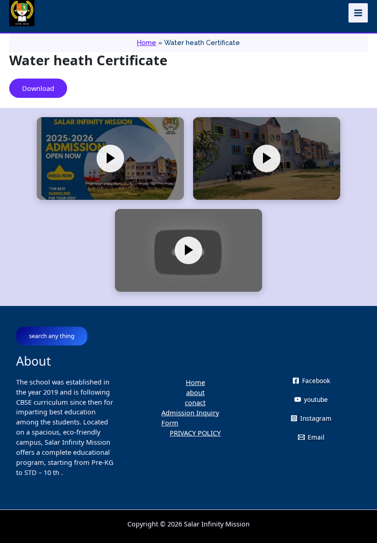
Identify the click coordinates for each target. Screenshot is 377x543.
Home (195, 382)
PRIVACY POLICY (195, 432)
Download (38, 88)
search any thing (51, 336)
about (195, 392)
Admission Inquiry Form (190, 417)
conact (195, 402)
